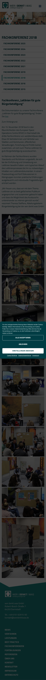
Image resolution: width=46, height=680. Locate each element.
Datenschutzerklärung (21, 329)
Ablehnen (23, 344)
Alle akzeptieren (22, 337)
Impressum (35, 355)
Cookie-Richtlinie (12, 355)
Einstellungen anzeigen (23, 350)
